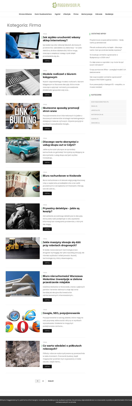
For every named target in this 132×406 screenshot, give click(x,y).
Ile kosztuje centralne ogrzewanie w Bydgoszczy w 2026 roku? (104, 56)
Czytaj (47, 61)
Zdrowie (98, 14)
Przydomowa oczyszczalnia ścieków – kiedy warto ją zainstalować (107, 41)
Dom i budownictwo (43, 14)
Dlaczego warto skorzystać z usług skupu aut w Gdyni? (60, 143)
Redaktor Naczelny (18, 92)
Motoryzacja (86, 14)
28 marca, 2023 (32, 364)
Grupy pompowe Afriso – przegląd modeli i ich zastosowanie (108, 71)
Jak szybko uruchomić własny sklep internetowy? (61, 39)
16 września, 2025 (31, 55)
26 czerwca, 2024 (31, 194)
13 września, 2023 (32, 331)
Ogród (57, 14)
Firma (76, 14)
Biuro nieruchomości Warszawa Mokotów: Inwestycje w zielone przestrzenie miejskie (63, 279)
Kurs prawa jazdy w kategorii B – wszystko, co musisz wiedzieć (107, 85)
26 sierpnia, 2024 (32, 126)
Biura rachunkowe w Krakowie (62, 175)
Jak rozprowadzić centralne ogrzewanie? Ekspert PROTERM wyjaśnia (106, 78)
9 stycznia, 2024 (32, 294)
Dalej (51, 381)
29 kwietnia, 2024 (31, 256)
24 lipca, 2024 (32, 160)
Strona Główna (25, 14)
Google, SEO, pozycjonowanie (61, 313)
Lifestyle (66, 14)
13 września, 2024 (31, 92)
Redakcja (109, 14)
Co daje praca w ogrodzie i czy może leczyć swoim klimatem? (106, 63)
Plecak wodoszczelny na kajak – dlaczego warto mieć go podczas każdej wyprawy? (106, 48)
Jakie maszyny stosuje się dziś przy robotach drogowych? (62, 244)
